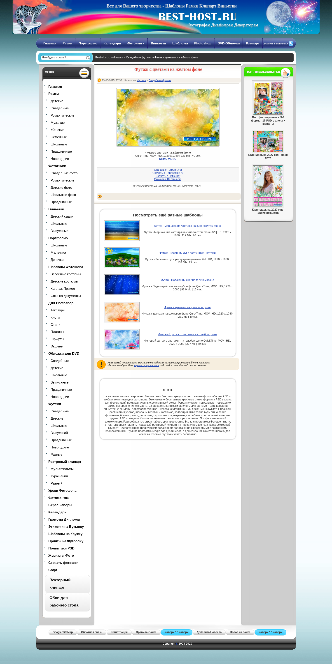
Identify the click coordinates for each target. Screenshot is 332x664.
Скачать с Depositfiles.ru (167, 173)
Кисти (55, 317)
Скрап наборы (60, 505)
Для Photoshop (60, 303)
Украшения (59, 476)
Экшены (57, 346)
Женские (57, 130)
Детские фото (61, 187)
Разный (56, 483)
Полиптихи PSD (61, 548)
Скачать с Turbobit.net (168, 169)
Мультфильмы (62, 469)
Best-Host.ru (102, 57)
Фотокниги (136, 43)
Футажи (118, 57)
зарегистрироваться (146, 365)
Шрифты (57, 339)
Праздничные (61, 151)
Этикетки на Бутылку (66, 526)
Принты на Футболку (65, 541)
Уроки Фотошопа (62, 490)
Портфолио (88, 43)
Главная (49, 43)
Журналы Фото (61, 555)
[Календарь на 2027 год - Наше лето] (268, 151)
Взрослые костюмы (66, 274)
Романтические (62, 115)
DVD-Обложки (229, 43)
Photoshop (202, 43)
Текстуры (58, 310)
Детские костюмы (64, 281)
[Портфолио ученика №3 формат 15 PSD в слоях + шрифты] (268, 113)
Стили (55, 324)
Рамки (67, 43)
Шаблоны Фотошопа (65, 267)
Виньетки (158, 43)
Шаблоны (180, 43)
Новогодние (60, 159)
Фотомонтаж (58, 498)
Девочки (57, 260)
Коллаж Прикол (63, 288)
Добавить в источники (275, 43)
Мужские (58, 122)
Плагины (57, 332)
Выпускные (59, 231)
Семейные (59, 137)
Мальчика (58, 252)
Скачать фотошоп (63, 563)
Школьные (59, 144)
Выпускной (59, 433)
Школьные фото (63, 195)
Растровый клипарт (64, 462)
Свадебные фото (64, 173)
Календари (112, 43)
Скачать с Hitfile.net (168, 176)
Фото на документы (66, 296)
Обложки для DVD (63, 353)
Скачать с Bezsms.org (168, 179)
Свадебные (60, 108)
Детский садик (62, 216)
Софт (52, 570)
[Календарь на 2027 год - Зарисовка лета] (268, 206)
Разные (56, 454)
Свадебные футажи (139, 57)
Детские (57, 101)
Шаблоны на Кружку (65, 534)
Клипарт (253, 43)
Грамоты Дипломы (64, 519)
